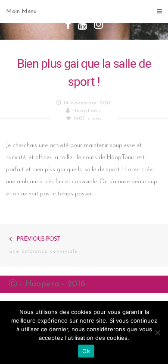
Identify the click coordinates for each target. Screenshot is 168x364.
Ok (86, 351)
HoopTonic (87, 110)
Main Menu (21, 11)
